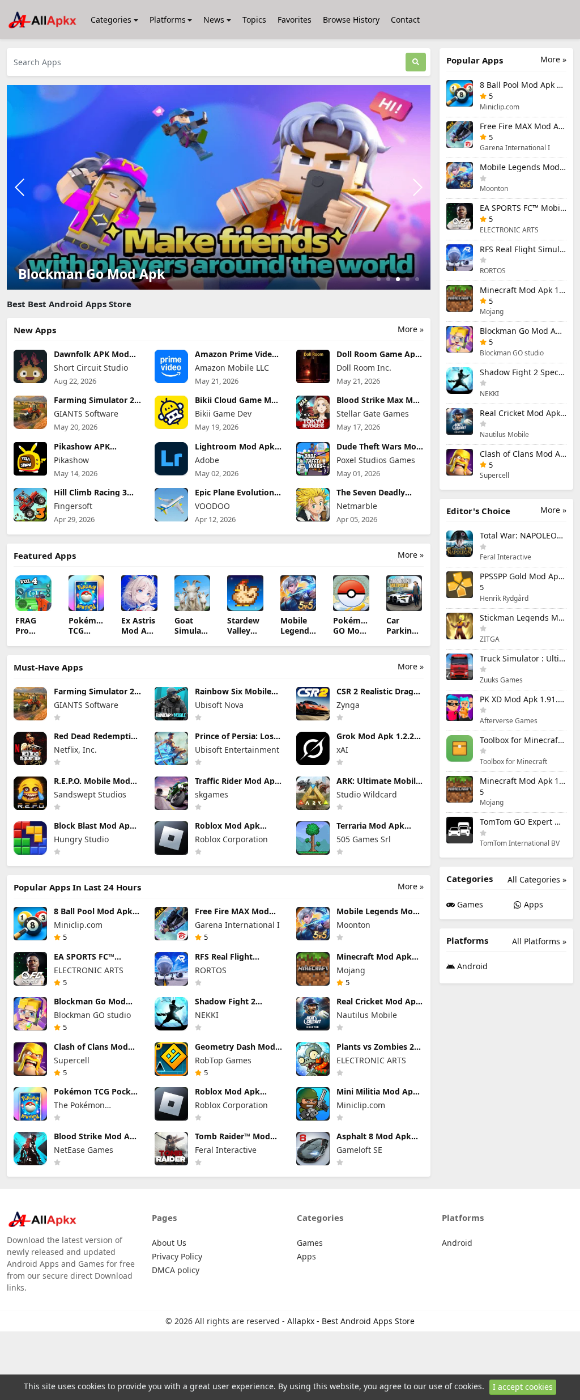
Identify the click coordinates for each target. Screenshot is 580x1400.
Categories (111, 19)
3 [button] (398, 279)
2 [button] (388, 279)
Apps (532, 904)
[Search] (416, 62)
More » (411, 329)
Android (471, 966)
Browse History (351, 19)
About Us (169, 1242)
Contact (405, 19)
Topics (254, 19)
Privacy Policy (177, 1256)
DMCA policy (175, 1270)
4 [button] (408, 279)
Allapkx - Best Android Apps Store (351, 1321)
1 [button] (379, 279)
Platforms (168, 19)
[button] (417, 187)
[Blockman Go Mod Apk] (218, 186)
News (213, 19)
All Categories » (537, 879)
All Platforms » (539, 941)
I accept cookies (523, 1386)
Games (469, 904)
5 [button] (417, 279)
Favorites (295, 19)
